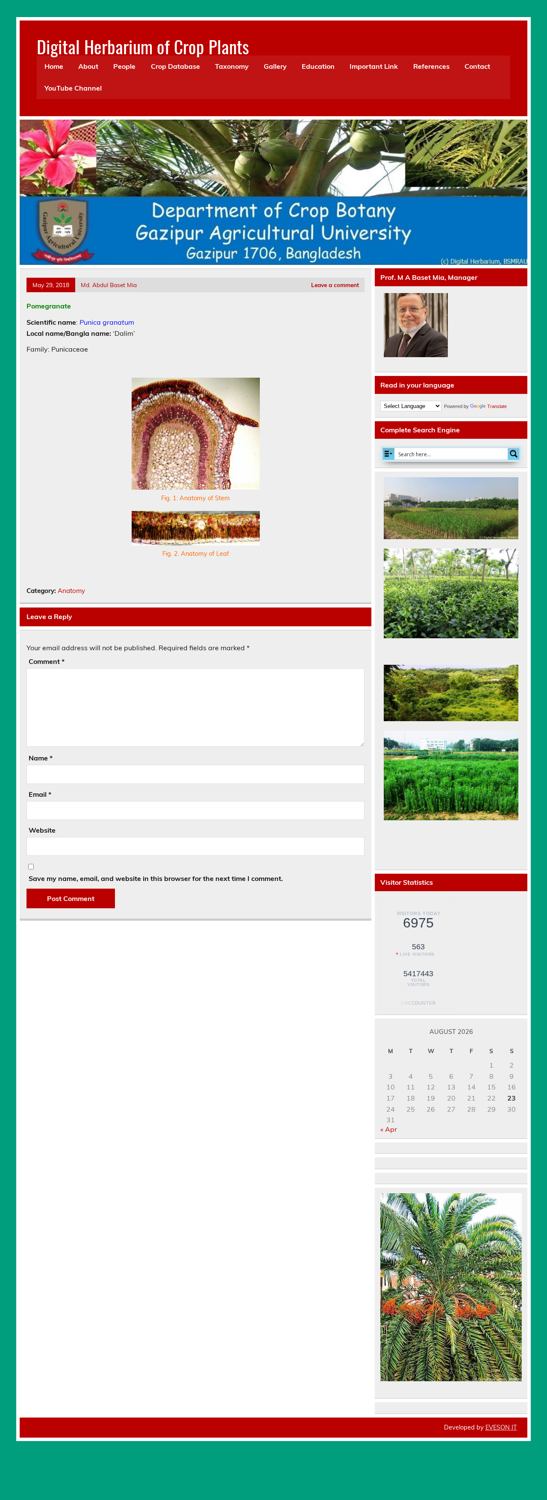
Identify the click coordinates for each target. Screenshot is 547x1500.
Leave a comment (335, 284)
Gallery (275, 66)
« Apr (388, 1129)
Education (318, 66)
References (431, 66)
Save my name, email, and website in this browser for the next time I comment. (156, 878)
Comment (47, 661)
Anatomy (71, 591)
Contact (477, 66)
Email (40, 794)
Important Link (374, 66)
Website (42, 830)
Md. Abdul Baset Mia (109, 284)
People (124, 66)
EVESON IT (501, 1427)
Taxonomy (232, 66)
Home (53, 66)
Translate (497, 406)
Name (41, 757)
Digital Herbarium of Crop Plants (143, 46)
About (88, 66)
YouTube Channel (73, 88)
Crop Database (175, 66)
